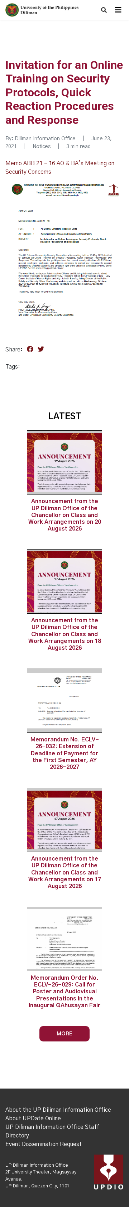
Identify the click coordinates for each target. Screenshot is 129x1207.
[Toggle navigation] (118, 10)
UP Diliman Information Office (36, 1165)
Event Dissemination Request (43, 1144)
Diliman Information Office (45, 138)
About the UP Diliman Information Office (58, 1110)
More (64, 1033)
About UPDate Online (33, 1118)
